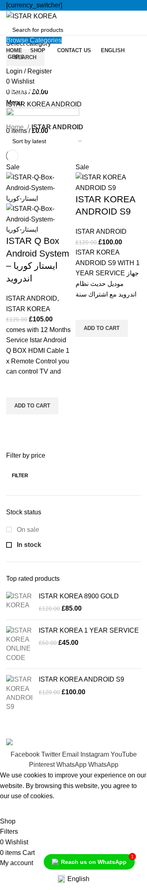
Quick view (16, 424)
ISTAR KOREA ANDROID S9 (81, 679)
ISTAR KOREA (28, 309)
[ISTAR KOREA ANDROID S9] (19, 693)
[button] (32, 405)
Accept (16, 809)
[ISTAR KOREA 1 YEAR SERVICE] (19, 644)
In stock (28, 544)
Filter (20, 475)
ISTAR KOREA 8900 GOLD (79, 596)
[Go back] (16, 70)
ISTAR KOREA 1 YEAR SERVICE (89, 630)
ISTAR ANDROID (31, 298)
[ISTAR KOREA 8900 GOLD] (19, 602)
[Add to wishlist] (16, 387)
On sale (27, 529)
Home (15, 127)
